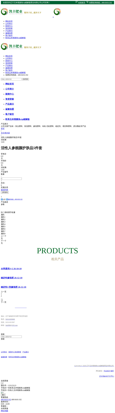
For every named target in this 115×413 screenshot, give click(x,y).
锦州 (112, 371)
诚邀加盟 (9, 33)
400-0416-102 (6, 399)
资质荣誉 (9, 28)
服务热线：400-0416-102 (15, 199)
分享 (4, 199)
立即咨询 (5, 192)
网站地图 (4, 411)
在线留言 (81, 2)
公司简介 (9, 24)
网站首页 (9, 21)
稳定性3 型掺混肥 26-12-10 (13, 287)
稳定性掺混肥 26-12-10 (11, 278)
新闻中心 (9, 26)
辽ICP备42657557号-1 (106, 376)
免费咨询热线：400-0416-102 (100, 2)
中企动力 (107, 371)
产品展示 (9, 31)
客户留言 (9, 35)
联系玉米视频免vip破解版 (15, 38)
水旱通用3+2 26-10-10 (11, 268)
